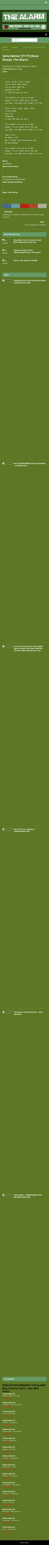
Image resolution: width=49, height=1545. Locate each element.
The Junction (15, 1520)
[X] (24, 7)
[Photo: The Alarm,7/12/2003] (7, 262)
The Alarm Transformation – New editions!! (28, 1013)
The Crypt (17, 1396)
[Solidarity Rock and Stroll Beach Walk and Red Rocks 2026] (7, 368)
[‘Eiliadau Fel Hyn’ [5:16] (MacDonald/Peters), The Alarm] (7, 252)
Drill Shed (12, 1449)
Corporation (14, 1422)
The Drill (11, 1502)
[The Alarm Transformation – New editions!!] (7, 1100)
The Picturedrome (16, 1405)
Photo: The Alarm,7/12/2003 (25, 260)
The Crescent (11, 1413)
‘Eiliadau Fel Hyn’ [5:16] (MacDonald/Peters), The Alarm (27, 251)
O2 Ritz (14, 1467)
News (6, 275)
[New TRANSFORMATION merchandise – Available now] (7, 551)
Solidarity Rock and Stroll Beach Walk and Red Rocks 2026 (30, 281)
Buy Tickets (6, 1398)
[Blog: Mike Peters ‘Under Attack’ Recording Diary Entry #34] (7, 241)
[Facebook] (20, 7)
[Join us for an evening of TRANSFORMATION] (7, 917)
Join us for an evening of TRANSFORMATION (24, 830)
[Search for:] (24, 40)
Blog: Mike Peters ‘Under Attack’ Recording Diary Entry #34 (28, 241)
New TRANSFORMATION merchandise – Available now (30, 464)
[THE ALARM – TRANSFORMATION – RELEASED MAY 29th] (7, 1283)
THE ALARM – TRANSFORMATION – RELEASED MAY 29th (28, 1196)
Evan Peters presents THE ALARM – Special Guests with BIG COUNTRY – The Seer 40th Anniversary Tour (29, 648)
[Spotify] (29, 7)
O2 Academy (17, 1431)
